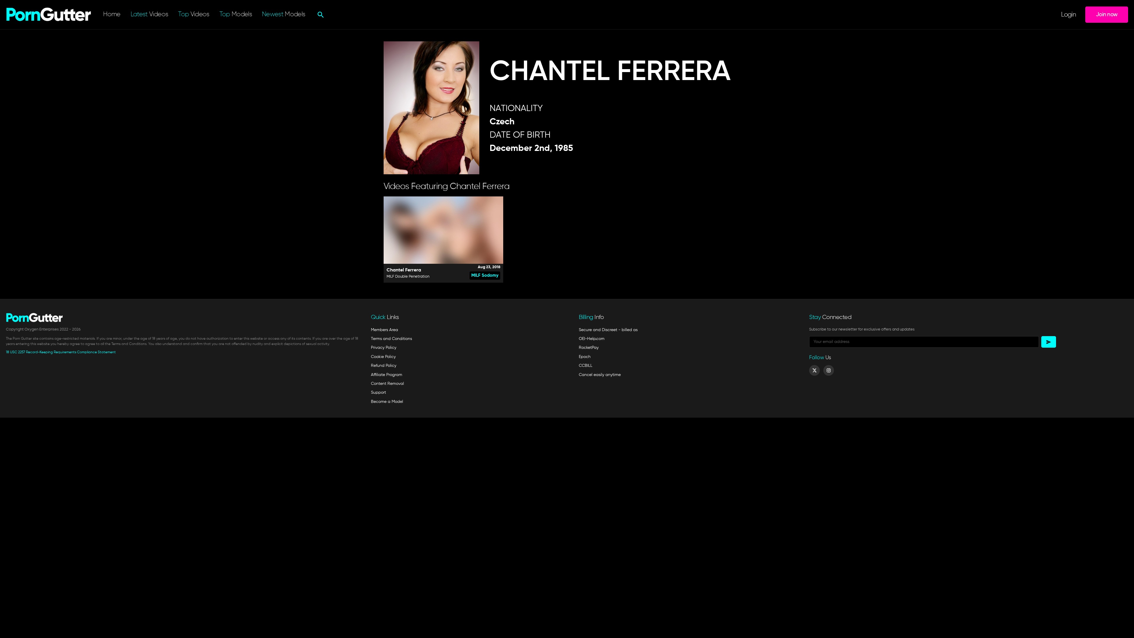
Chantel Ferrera (404, 270)
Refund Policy (383, 366)
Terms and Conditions (391, 339)
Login (1068, 15)
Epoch (585, 357)
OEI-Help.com (592, 339)
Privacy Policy (383, 348)
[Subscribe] (1048, 342)
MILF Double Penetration (408, 277)
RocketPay (589, 348)
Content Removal (387, 384)
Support (378, 392)
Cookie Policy (383, 357)
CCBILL (585, 366)
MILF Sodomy (484, 275)
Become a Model (387, 402)
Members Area (384, 330)
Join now (1106, 14)
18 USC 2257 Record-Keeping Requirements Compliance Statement (61, 352)
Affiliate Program (386, 375)
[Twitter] (814, 370)
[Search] (320, 15)
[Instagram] (828, 370)
